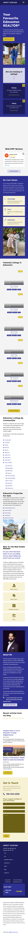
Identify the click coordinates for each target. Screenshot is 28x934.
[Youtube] (21, 891)
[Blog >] (14, 615)
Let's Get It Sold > (14, 110)
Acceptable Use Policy (17, 882)
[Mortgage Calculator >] (14, 605)
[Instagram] (16, 891)
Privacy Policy (8, 880)
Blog (5, 869)
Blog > (14, 619)
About (5, 866)
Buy (5, 856)
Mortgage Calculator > (14, 609)
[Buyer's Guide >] (14, 585)
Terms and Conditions (17, 880)
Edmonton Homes (8, 859)
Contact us (6, 873)
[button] (23, 2)
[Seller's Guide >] (14, 595)
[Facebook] (18, 891)
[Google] (19, 891)
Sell (5, 853)
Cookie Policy (7, 882)
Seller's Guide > (14, 599)
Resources (6, 863)
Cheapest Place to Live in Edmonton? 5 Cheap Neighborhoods (11, 733)
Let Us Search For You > (14, 95)
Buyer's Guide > (14, 589)
